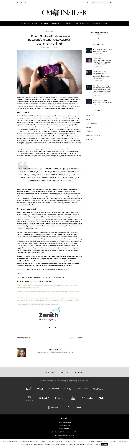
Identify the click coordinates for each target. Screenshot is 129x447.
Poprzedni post (23, 338)
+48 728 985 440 (64, 438)
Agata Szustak (45, 47)
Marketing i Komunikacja (50, 23)
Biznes (34, 23)
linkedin (80, 372)
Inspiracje (96, 23)
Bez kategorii (90, 115)
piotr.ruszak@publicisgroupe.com (65, 435)
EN (87, 2)
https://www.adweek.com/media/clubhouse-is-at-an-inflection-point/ (38, 304)
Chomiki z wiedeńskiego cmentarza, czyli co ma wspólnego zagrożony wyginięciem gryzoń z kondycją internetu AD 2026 (102, 74)
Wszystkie (25, 23)
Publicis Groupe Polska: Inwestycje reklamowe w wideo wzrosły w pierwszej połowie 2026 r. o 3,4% (102, 61)
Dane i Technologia (82, 23)
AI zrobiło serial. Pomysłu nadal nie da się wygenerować (102, 50)
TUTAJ (67, 441)
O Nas (106, 23)
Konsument (67, 23)
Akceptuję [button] (104, 444)
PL (83, 2)
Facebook (50, 372)
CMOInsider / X (66, 372)
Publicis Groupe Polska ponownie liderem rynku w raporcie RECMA (102, 101)
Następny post (76, 338)
